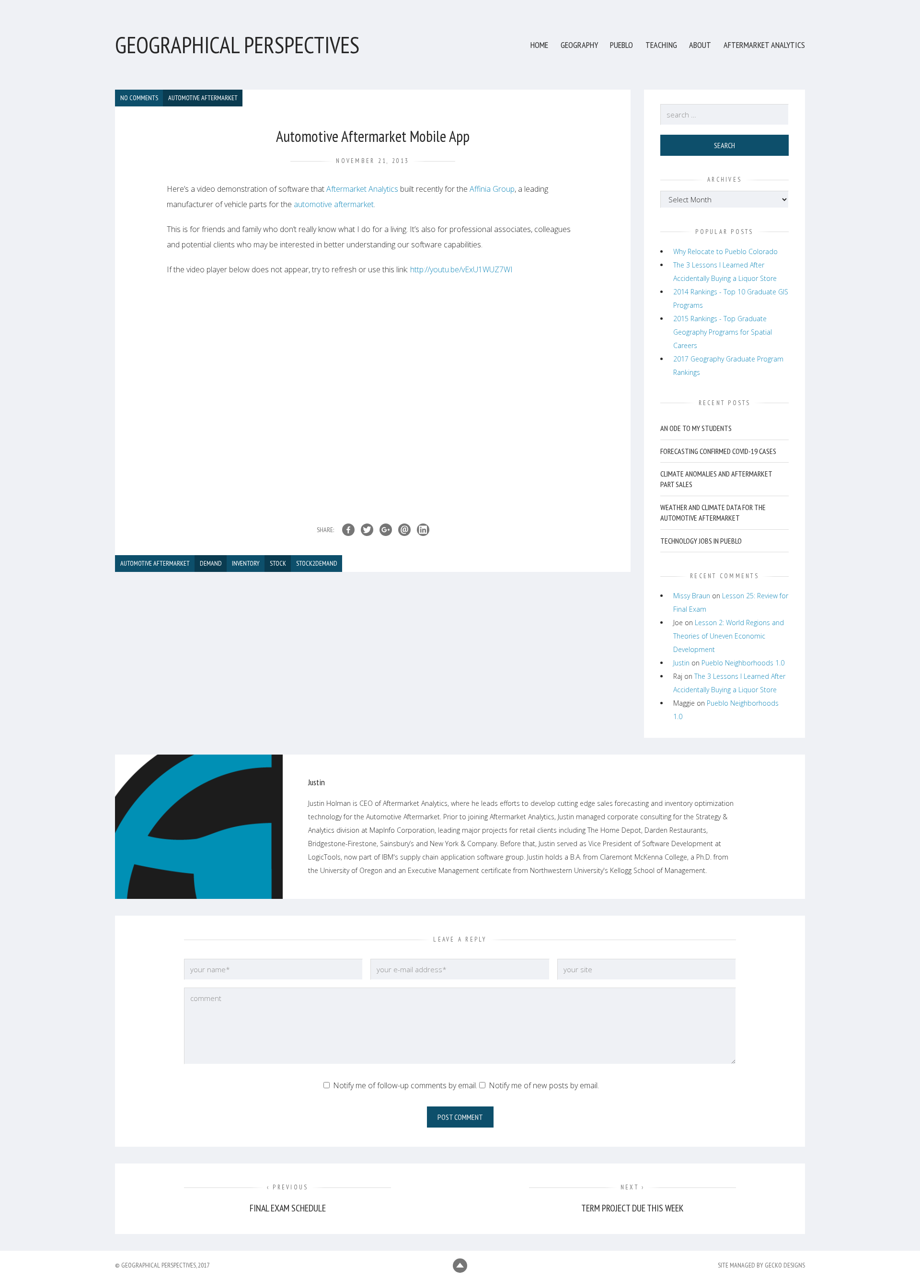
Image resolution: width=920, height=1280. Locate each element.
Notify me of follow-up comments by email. (405, 1085)
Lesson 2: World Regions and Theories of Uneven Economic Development (728, 636)
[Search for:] (724, 114)
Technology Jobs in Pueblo (701, 541)
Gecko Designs (785, 1265)
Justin (681, 662)
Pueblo (621, 44)
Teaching (661, 44)
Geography (579, 44)
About (700, 44)
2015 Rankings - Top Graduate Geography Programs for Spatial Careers (722, 332)
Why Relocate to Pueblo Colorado (725, 251)
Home (539, 44)
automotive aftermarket (334, 204)
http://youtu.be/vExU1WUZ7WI (461, 269)
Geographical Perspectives (237, 44)
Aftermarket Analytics (764, 44)
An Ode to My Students (696, 428)
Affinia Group (492, 189)
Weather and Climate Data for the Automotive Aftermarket (713, 512)
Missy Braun (691, 595)
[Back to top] (460, 1265)
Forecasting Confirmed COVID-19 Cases (718, 451)
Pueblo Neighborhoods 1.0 (743, 662)
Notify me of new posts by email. (544, 1085)
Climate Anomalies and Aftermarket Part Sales (716, 479)
